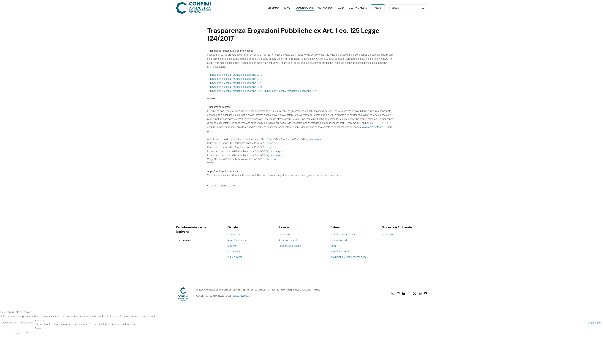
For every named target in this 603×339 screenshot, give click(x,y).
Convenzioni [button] (325, 7)
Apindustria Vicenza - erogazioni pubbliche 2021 (235, 86)
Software (232, 245)
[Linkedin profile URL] (403, 294)
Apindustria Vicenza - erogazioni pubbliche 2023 (290, 90)
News (333, 245)
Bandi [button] (341, 7)
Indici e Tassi (234, 257)
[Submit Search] (423, 7)
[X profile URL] (414, 294)
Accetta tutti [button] (9, 322)
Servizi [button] (287, 7)
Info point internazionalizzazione (348, 257)
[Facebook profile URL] (409, 294)
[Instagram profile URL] (420, 294)
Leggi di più (594, 322)
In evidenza (233, 234)
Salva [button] (28, 332)
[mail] (398, 294)
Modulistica (233, 251)
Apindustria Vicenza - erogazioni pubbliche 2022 (235, 90)
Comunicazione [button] (305, 7)
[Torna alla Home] (193, 8)
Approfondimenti (236, 240)
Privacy (316, 289)
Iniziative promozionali (343, 234)
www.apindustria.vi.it (373, 127)
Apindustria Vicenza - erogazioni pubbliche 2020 (235, 82)
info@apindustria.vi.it (241, 296)
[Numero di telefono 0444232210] (392, 294)
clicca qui (315, 139)
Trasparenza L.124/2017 (299, 289)
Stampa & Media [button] (358, 7)
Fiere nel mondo (339, 240)
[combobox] (408, 7)
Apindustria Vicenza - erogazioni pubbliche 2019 (235, 78)
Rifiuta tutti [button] (26, 322)
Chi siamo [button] (273, 7)
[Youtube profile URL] (425, 294)
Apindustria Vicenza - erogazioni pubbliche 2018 (235, 74)
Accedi (378, 7)
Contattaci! (185, 240)
